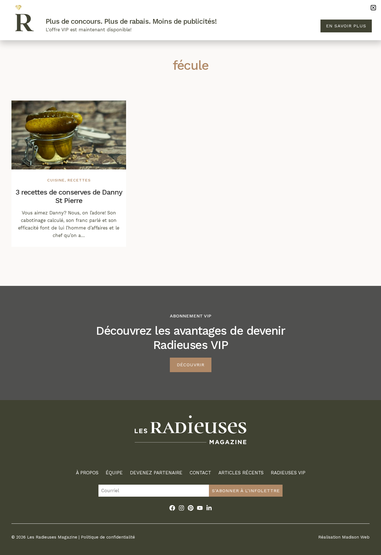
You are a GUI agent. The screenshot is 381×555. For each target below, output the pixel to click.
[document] (190, 277)
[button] (373, 8)
